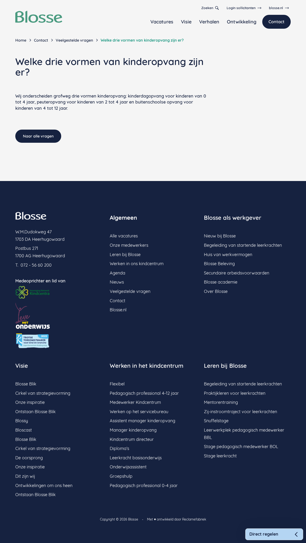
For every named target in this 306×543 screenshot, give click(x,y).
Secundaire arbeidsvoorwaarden (236, 273)
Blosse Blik (25, 384)
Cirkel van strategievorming (42, 393)
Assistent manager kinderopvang (142, 420)
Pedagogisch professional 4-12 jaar (144, 393)
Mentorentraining (221, 402)
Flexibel (117, 384)
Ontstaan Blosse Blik (35, 411)
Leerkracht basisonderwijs (136, 458)
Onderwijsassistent (128, 467)
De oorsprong (29, 458)
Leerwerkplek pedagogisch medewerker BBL (244, 433)
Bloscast (23, 430)
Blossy (21, 420)
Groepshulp (121, 476)
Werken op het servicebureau (139, 411)
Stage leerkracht (220, 456)
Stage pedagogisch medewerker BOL (241, 446)
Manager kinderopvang (133, 430)
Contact (276, 21)
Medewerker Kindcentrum (135, 402)
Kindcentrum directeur (132, 439)
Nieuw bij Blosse (220, 236)
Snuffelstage (216, 420)
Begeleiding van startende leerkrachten (243, 245)
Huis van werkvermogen (228, 254)
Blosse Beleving (219, 263)
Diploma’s (119, 448)
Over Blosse (216, 291)
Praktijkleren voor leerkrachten (234, 393)
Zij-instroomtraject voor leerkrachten (240, 411)
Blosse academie (220, 282)
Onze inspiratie (30, 402)
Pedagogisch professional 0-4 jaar (144, 485)
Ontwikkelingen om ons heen (43, 485)
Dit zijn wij (25, 476)
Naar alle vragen (38, 136)
